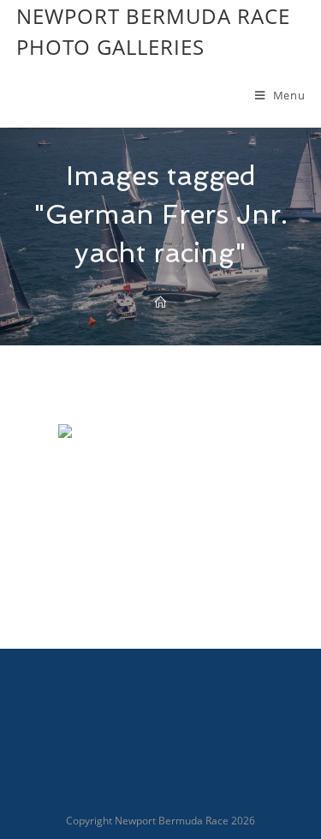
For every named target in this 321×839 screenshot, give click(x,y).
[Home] (160, 302)
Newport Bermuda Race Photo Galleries (153, 31)
